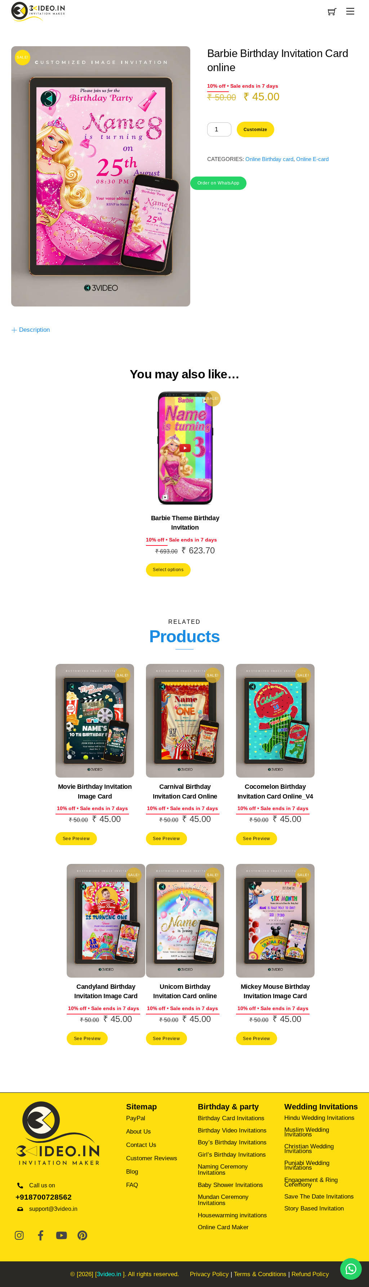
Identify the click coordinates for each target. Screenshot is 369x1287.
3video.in (109, 1274)
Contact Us (141, 1145)
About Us (138, 1131)
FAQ (132, 1185)
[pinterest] (82, 1235)
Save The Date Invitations (319, 1196)
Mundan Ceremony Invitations (223, 1199)
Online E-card (312, 159)
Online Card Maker (223, 1227)
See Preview (76, 838)
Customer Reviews (151, 1158)
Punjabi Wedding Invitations (306, 1165)
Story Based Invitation (314, 1208)
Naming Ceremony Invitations (223, 1169)
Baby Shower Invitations (230, 1185)
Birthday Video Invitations (232, 1130)
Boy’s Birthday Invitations (232, 1142)
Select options (168, 569)
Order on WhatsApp (218, 183)
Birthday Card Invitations (231, 1118)
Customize (255, 129)
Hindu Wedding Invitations (319, 1117)
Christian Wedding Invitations (309, 1149)
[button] (218, 182)
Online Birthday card (269, 159)
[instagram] (19, 1235)
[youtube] (61, 1235)
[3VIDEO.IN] (38, 11)
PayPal (135, 1118)
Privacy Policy (209, 1274)
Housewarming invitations (232, 1215)
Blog (132, 1171)
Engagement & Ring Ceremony (311, 1182)
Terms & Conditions (260, 1274)
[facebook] (40, 1235)
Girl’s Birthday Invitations (232, 1154)
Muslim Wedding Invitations (306, 1132)
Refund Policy (310, 1274)
